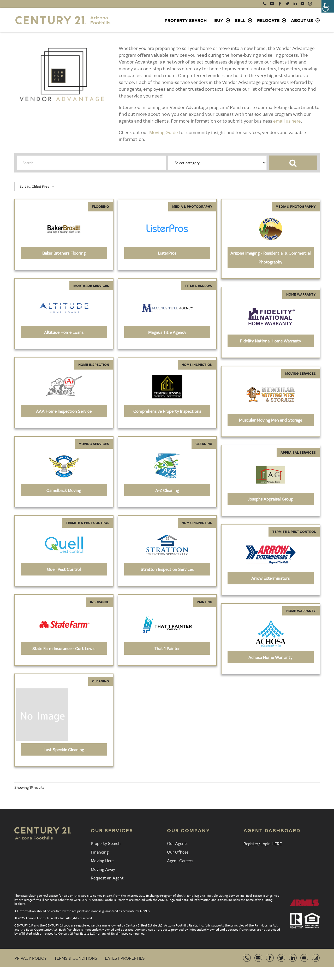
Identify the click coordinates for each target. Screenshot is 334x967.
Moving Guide (163, 132)
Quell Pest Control (64, 569)
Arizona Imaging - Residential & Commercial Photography (270, 257)
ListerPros (167, 253)
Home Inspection (93, 364)
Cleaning (203, 444)
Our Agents (177, 843)
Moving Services (300, 373)
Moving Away (103, 869)
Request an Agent (107, 877)
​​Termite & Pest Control (87, 523)
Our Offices (177, 852)
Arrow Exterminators (270, 578)
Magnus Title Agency (167, 332)
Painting (204, 602)
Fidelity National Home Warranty (270, 340)
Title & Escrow (198, 286)
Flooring (100, 206)
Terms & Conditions (75, 958)
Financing (100, 852)
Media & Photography (192, 206)
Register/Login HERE (262, 843)
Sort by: (34, 186)
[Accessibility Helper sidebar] (327, 6)
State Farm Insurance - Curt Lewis (63, 648)
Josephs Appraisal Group (270, 499)
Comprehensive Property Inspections (167, 411)
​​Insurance (99, 602)
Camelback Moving (63, 490)
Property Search (186, 20)
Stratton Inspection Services (167, 569)
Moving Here (102, 860)
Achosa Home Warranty (270, 657)
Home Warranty (301, 294)
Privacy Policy (30, 958)
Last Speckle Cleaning (64, 749)
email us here (287, 120)
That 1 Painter (167, 648)
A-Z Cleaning (167, 490)
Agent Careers (180, 860)
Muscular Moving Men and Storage (270, 420)
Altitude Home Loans (64, 332)
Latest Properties (125, 958)
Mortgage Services (91, 286)
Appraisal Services (298, 452)
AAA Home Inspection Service (64, 411)
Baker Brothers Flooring (64, 253)
